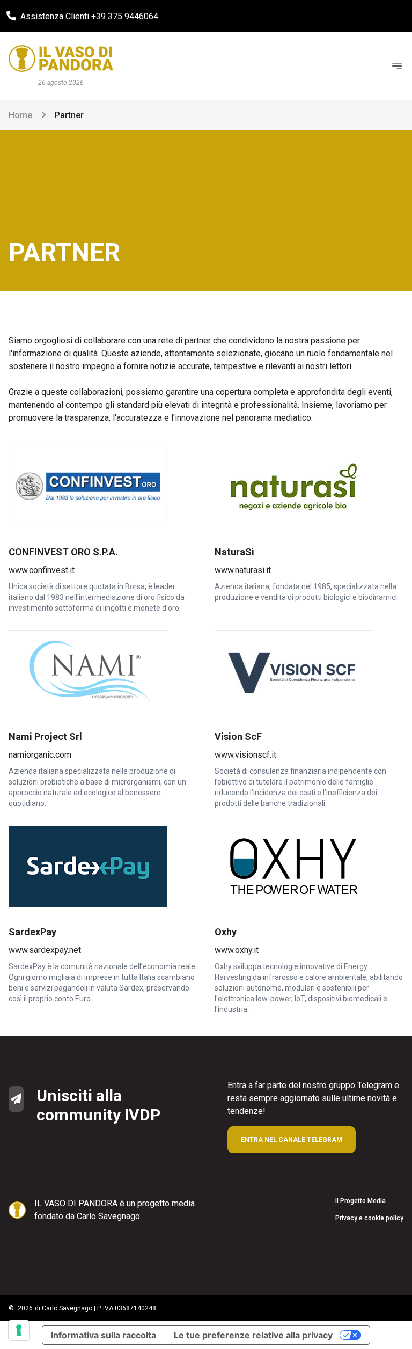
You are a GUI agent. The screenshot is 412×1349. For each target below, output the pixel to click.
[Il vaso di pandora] (61, 58)
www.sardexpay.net (45, 950)
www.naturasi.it (243, 570)
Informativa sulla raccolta (103, 1335)
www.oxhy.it (237, 950)
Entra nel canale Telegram (291, 1139)
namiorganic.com (40, 755)
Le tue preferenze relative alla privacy (253, 1335)
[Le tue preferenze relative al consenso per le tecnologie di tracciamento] (19, 1330)
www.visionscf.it (245, 755)
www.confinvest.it (42, 570)
